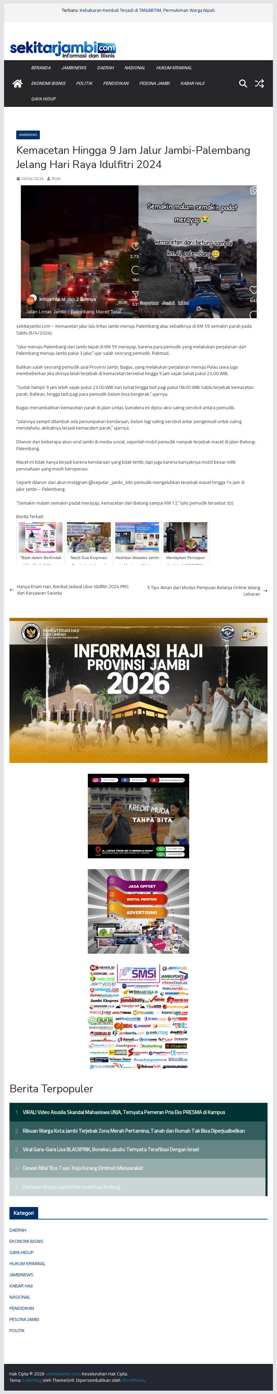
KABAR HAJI (192, 83)
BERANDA (40, 67)
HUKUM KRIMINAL (174, 67)
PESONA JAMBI (154, 83)
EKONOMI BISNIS (48, 83)
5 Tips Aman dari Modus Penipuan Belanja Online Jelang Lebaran (203, 591)
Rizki (56, 179)
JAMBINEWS (73, 67)
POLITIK (84, 83)
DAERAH (105, 67)
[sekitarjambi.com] (138, 41)
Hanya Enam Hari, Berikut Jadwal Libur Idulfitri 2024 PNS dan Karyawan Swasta (73, 590)
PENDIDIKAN (115, 83)
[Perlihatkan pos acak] (259, 83)
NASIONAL (134, 67)
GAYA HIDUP (43, 98)
